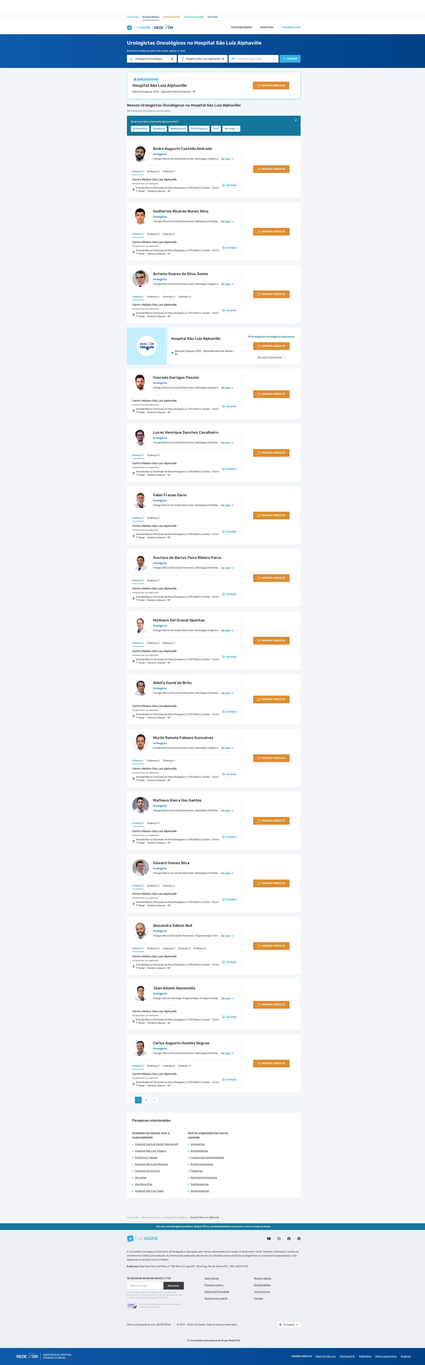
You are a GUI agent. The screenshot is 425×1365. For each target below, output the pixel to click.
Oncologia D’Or (347, 1356)
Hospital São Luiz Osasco (150, 1150)
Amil (216, 128)
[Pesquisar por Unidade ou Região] (223, 59)
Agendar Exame (171, 17)
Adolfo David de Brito (172, 683)
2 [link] (146, 1100)
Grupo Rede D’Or (230, 1340)
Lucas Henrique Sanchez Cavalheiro (185, 432)
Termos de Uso (262, 1291)
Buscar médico (151, 17)
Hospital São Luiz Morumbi (151, 1164)
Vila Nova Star (143, 1184)
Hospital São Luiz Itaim (149, 1191)
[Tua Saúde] (142, 1238)
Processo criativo (214, 1285)
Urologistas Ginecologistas (207, 1157)
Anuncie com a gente (216, 1298)
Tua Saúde (133, 17)
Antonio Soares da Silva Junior (180, 274)
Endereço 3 (169, 171)
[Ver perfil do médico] (140, 153)
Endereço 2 (153, 171)
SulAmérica (140, 128)
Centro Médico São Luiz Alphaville (154, 179)
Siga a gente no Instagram (279, 1238)
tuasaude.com (291, 27)
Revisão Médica (262, 1285)
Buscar (292, 58)
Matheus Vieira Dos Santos (177, 800)
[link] (154, 1100)
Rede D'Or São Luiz (326, 1356)
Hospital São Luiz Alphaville (159, 85)
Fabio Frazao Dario (170, 495)
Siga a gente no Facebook (289, 1238)
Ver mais (229, 128)
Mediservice (178, 128)
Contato (258, 1298)
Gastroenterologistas (204, 1177)
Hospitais (266, 27)
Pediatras (197, 1171)
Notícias (213, 17)
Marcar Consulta (150, 1217)
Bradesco (159, 128)
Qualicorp (406, 1356)
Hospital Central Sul (147, 1171)
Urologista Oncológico (175, 1217)
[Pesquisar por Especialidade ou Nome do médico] (172, 59)
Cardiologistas (200, 1184)
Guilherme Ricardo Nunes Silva (180, 211)
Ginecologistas (200, 1191)
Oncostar (140, 1177)
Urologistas (198, 1144)
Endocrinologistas (202, 1164)
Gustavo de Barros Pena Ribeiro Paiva (187, 557)
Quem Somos (212, 1278)
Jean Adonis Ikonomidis (174, 988)
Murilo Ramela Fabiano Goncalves (183, 738)
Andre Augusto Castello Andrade (182, 148)
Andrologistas (199, 1150)
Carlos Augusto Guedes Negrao (181, 1043)
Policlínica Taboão (146, 1157)
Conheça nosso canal (269, 1238)
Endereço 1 (138, 171)
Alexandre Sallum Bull (172, 925)
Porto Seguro (199, 128)
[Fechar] (296, 120)
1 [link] (138, 1100)
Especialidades (241, 27)
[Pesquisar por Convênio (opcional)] (274, 59)
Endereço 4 (184, 296)
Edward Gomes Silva (171, 863)
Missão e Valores (262, 1278)
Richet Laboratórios (386, 1356)
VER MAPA (231, 185)
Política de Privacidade (217, 1291)
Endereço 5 (200, 948)
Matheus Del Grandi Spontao (179, 620)
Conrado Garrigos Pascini (176, 377)
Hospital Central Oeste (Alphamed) (156, 1144)
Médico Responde (194, 17)
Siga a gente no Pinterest (299, 1238)
